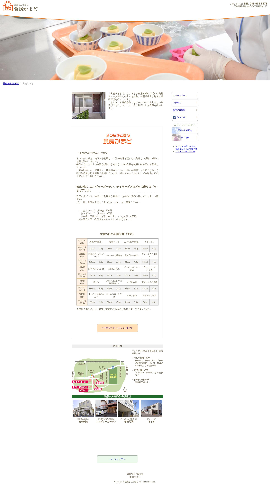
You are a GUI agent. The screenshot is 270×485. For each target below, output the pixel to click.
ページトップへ (117, 459)
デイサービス (151, 420)
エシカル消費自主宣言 (185, 146)
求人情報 (185, 137)
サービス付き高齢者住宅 (128, 420)
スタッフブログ (180, 95)
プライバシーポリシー (185, 151)
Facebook (180, 117)
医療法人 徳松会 (11, 83)
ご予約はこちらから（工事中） (117, 328)
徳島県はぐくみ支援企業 (186, 149)
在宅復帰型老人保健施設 (106, 420)
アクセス (177, 102)
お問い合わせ (179, 110)
